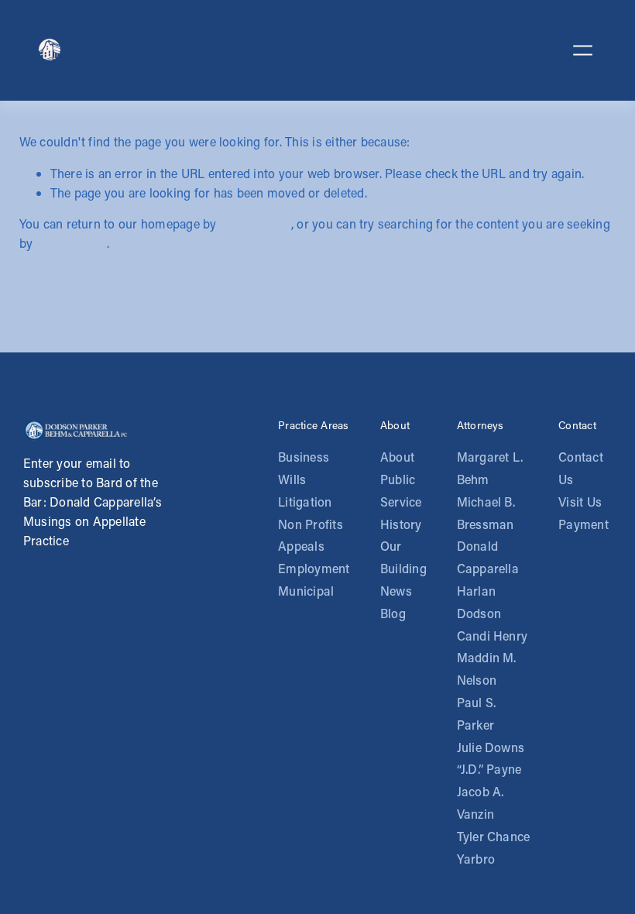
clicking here (255, 223)
